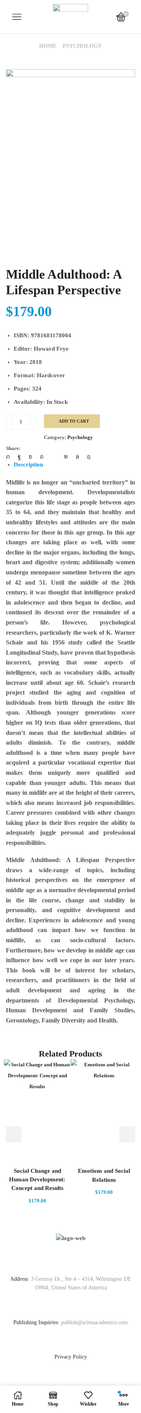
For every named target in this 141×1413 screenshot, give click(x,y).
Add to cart (74, 421)
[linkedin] (66, 456)
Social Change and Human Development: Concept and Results (37, 1179)
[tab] (28, 464)
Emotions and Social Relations (104, 1175)
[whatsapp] (77, 456)
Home (47, 46)
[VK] (30, 456)
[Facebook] (19, 456)
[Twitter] (10, 456)
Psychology (82, 46)
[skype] (86, 456)
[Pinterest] (41, 456)
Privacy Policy (70, 1357)
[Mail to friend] (53, 456)
